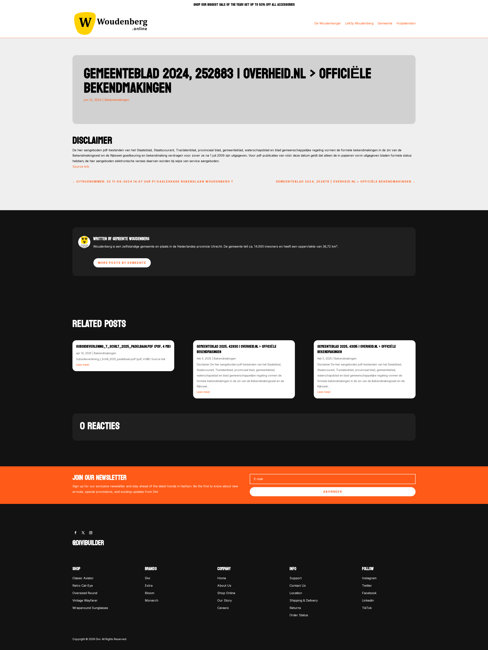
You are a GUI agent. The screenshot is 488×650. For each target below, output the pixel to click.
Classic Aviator (83, 578)
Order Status (299, 615)
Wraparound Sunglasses (90, 608)
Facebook (369, 593)
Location (296, 593)
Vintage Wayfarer (85, 600)
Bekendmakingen (116, 100)
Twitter (367, 585)
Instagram (369, 578)
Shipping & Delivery (304, 600)
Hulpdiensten (406, 23)
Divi (147, 578)
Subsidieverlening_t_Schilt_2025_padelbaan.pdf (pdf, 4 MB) (123, 346)
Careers (223, 608)
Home (221, 578)
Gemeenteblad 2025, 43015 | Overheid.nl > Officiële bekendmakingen (356, 349)
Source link (80, 166)
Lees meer (82, 364)
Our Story (224, 600)
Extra (148, 585)
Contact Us (298, 585)
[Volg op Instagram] (91, 533)
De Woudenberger (327, 23)
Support (296, 578)
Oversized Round (84, 593)
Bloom (149, 593)
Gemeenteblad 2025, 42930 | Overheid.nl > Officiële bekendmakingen (236, 349)
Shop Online (226, 593)
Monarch (151, 600)
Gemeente (385, 23)
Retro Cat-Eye (82, 585)
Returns (295, 608)
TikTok (367, 608)
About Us (224, 585)
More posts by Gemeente (122, 262)
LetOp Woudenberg (359, 23)
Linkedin (368, 600)
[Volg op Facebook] (75, 533)
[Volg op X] (83, 533)
